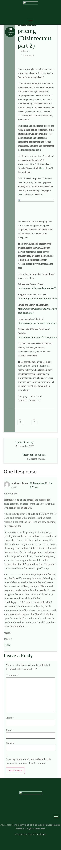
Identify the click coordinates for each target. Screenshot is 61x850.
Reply (7, 644)
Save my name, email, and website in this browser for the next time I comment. (28, 761)
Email (10, 730)
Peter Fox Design (37, 834)
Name (10, 717)
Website (10, 742)
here (42, 168)
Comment (12, 675)
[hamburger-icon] (30, 21)
